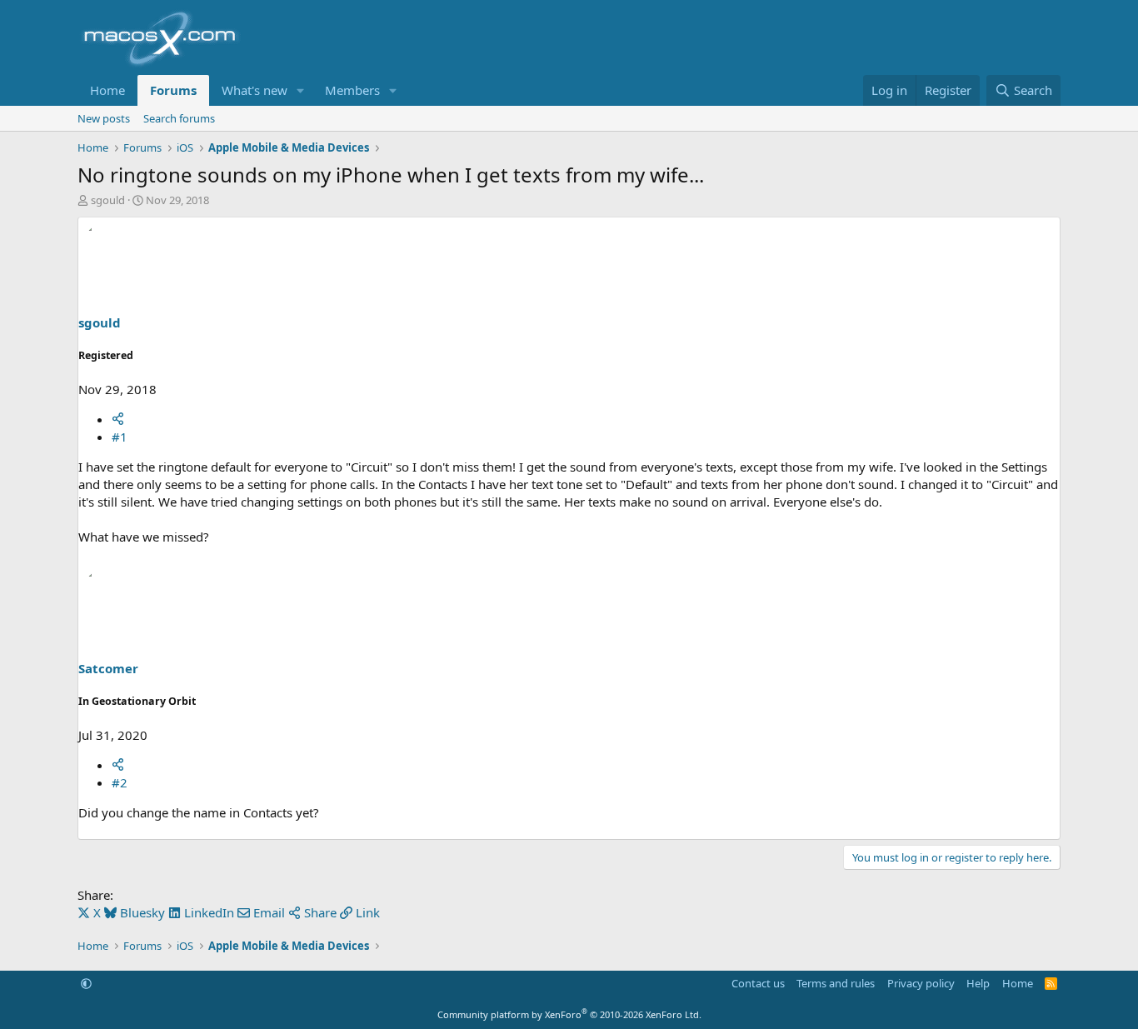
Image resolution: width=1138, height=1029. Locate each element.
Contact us (758, 983)
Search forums (179, 118)
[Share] (118, 419)
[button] (300, 90)
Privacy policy (921, 983)
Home (107, 90)
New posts (103, 118)
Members (352, 90)
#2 (119, 782)
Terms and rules (835, 983)
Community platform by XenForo (569, 1014)
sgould (108, 199)
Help (978, 983)
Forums (173, 90)
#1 (119, 436)
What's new (254, 90)
